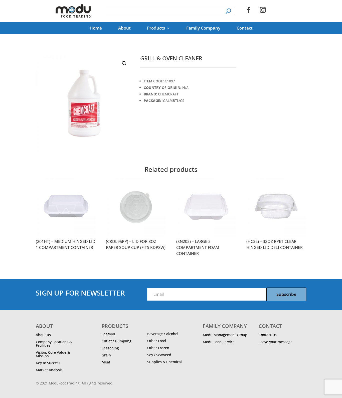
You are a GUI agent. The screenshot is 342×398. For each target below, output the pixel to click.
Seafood (108, 334)
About (124, 28)
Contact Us (268, 334)
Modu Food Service (219, 341)
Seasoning (110, 348)
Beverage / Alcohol (162, 333)
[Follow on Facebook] (249, 10)
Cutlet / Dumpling (116, 341)
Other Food (156, 340)
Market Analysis (49, 369)
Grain (106, 355)
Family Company (203, 28)
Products (156, 28)
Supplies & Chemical (164, 361)
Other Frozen (158, 347)
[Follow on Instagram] (263, 10)
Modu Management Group (225, 334)
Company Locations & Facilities (54, 343)
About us (43, 334)
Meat (106, 362)
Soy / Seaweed (159, 354)
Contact (245, 28)
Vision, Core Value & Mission (53, 354)
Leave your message (275, 341)
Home (96, 28)
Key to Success (48, 362)
